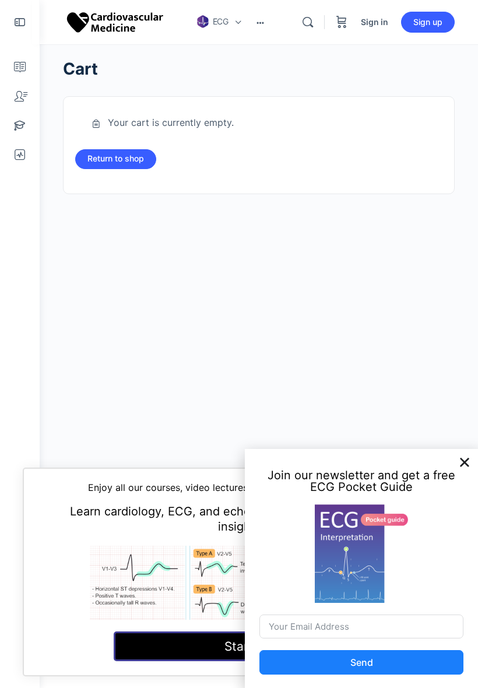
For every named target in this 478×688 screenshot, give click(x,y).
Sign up (427, 22)
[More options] (260, 22)
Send (361, 662)
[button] (464, 462)
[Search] (307, 22)
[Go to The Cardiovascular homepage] (115, 21)
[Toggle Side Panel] (20, 22)
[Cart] (341, 22)
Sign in (374, 22)
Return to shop (115, 158)
